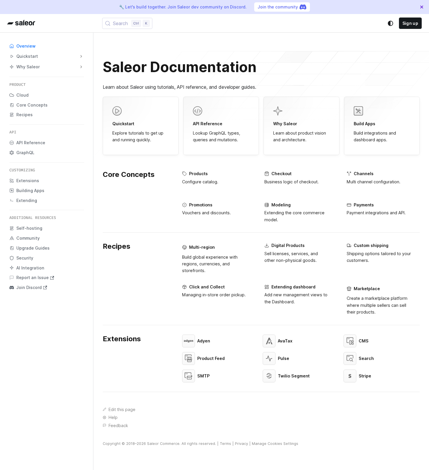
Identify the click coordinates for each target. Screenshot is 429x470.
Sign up (410, 23)
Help (113, 417)
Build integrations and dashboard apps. (375, 131)
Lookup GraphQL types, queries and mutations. (216, 131)
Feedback (118, 425)
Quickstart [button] (27, 56)
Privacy (241, 443)
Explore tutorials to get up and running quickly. (137, 131)
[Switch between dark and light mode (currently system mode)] (390, 23)
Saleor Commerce (163, 443)
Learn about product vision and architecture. (299, 131)
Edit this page (122, 409)
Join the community (278, 6)
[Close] (421, 7)
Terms (225, 443)
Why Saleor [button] (28, 66)
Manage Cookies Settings (275, 443)
